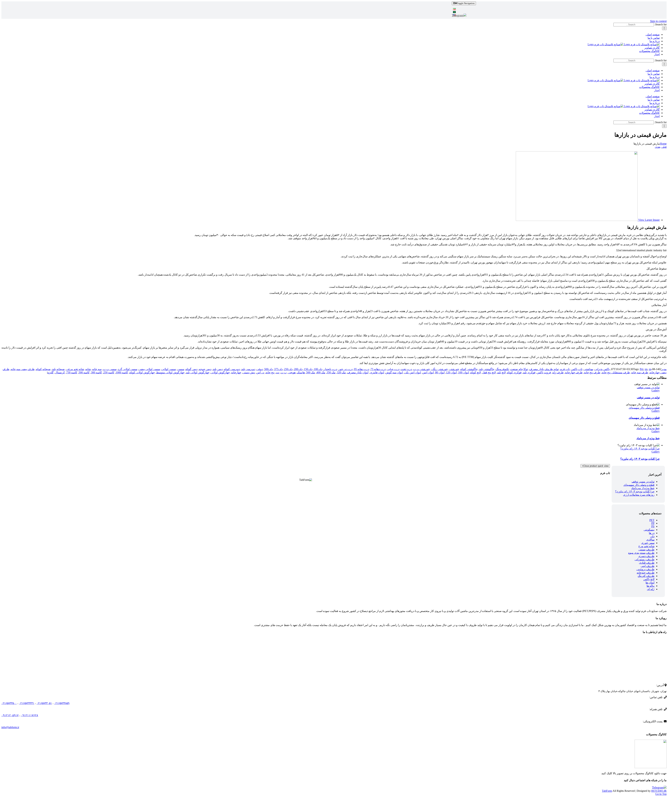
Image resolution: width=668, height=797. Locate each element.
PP (652, 523)
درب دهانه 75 (378, 369)
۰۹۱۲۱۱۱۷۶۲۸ (29, 715)
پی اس (260, 372)
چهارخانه (236, 372)
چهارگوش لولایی (220, 372)
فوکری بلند (529, 372)
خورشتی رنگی (439, 369)
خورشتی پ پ (421, 369)
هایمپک (301, 372)
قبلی (664, 146)
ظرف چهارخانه (574, 372)
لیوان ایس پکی (412, 372)
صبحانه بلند (58, 369)
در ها (651, 533)
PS (652, 526)
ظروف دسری (646, 556)
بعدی (658, 146)
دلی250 (288, 369)
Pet (641, 369)
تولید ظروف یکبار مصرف (544, 369)
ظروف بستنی (646, 549)
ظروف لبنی (647, 566)
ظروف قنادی (646, 562)
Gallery (655, 390)
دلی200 (298, 369)
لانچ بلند (501, 372)
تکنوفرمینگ (502, 369)
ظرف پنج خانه (592, 372)
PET (651, 520)
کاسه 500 (84, 372)
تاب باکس (576, 369)
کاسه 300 (96, 372)
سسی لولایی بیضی (149, 369)
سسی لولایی (168, 369)
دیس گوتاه (191, 369)
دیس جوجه (205, 369)
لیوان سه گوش (394, 372)
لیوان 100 (463, 372)
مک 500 (310, 372)
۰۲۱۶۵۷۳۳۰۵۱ (44, 703)
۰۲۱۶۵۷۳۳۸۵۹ (61, 703)
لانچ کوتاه (475, 372)
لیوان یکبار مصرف (357, 372)
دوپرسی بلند (248, 369)
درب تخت (406, 369)
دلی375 (278, 369)
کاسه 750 (71, 372)
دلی (652, 536)
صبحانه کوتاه (43, 369)
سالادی (650, 539)
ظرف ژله (558, 372)
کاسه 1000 (122, 372)
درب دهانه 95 (361, 369)
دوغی (260, 369)
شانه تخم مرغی (75, 369)
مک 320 (341, 372)
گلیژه (50, 372)
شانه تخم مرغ (646, 546)
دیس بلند (218, 369)
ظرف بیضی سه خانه (23, 369)
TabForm (607, 790)
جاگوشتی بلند (486, 369)
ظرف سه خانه (639, 372)
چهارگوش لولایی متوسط (170, 372)
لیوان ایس (428, 372)
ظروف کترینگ (646, 575)
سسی (180, 369)
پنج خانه (270, 372)
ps (650, 369)
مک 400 (320, 372)
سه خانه (97, 369)
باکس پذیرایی (602, 369)
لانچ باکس (648, 579)
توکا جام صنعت (519, 369)
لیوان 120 (451, 372)
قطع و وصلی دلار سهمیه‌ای (644, 407)
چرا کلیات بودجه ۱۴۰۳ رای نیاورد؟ (640, 448)
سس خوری (647, 542)
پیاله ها (650, 585)
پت (277, 372)
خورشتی (454, 369)
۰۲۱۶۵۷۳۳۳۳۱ (26, 703)
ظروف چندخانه (645, 572)
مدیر (664, 369)
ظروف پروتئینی (645, 569)
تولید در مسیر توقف (648, 387)
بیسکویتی (649, 529)
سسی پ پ (110, 369)
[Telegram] (459, 15)
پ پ (284, 372)
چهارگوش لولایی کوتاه (142, 372)
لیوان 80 (440, 372)
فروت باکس (544, 372)
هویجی (292, 372)
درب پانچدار (330, 369)
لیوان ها (650, 582)
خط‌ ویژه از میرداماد (648, 428)
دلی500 (268, 369)
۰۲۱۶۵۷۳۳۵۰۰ (9, 703)
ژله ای (650, 589)
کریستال (60, 372)
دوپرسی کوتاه (232, 369)
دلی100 (318, 369)
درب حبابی (393, 369)
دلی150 (308, 369)
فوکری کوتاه (514, 372)
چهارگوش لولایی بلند (197, 372)
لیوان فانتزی (377, 372)
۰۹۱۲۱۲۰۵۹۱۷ (10, 715)
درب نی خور (346, 369)
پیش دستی (249, 372)
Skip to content (658, 21)
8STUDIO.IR (659, 790)
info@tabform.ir (10, 727)
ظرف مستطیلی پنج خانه (616, 372)
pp (646, 369)
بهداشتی (588, 369)
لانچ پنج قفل (489, 372)
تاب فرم (565, 369)
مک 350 (331, 372)
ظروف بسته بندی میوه (641, 552)
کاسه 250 (108, 372)
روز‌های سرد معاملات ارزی (638, 494)
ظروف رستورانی (644, 559)
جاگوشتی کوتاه (469, 369)
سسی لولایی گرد (127, 369)
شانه (88, 369)
